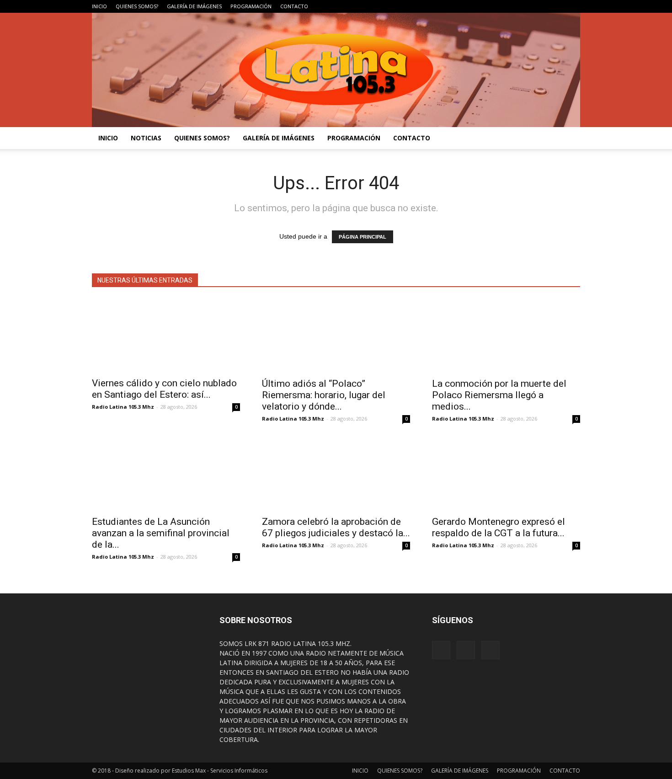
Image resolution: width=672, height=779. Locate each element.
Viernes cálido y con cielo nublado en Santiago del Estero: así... (164, 389)
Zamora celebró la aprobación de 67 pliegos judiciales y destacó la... (336, 527)
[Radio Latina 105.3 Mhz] (336, 70)
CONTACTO (294, 6)
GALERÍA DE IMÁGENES (194, 6)
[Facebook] (543, 6)
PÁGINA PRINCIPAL (362, 237)
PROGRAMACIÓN (251, 6)
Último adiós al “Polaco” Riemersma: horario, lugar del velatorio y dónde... (323, 395)
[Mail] (573, 6)
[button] (569, 138)
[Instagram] (558, 6)
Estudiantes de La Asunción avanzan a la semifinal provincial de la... (160, 533)
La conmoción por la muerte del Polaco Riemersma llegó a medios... (499, 395)
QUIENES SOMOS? (137, 6)
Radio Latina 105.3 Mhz (123, 406)
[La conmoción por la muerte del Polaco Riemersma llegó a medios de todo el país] (506, 335)
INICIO (99, 6)
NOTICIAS (146, 137)
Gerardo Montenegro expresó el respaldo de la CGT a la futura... (498, 527)
